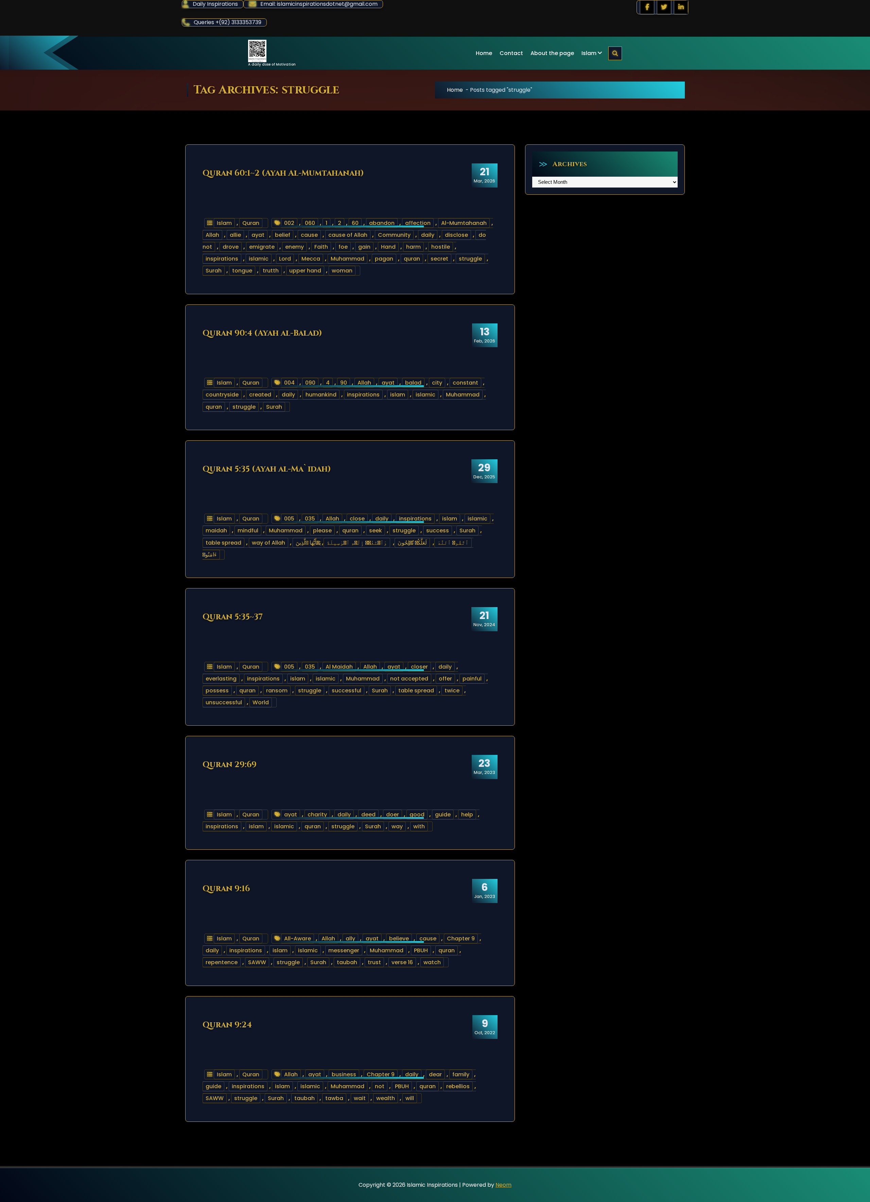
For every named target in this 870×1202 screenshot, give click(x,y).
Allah (212, 235)
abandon (382, 223)
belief (282, 235)
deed (368, 814)
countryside (222, 395)
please (322, 530)
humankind (321, 395)
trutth (271, 271)
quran (412, 259)
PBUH (421, 950)
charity (317, 814)
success (437, 530)
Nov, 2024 (484, 618)
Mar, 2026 (484, 175)
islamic (258, 259)
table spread (223, 543)
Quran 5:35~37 (233, 617)
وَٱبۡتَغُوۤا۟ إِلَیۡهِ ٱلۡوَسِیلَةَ (357, 543)
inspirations (222, 259)
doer (392, 814)
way (397, 826)
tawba (334, 1098)
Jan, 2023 (484, 890)
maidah (216, 530)
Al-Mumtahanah (464, 223)
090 (310, 383)
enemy (294, 247)
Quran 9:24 (227, 1025)
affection (418, 223)
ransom (277, 690)
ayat (257, 235)
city (437, 383)
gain (364, 247)
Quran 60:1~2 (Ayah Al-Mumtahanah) (283, 173)
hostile (440, 247)
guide (443, 814)
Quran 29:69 (230, 764)
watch (432, 962)
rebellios (458, 1086)
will (409, 1098)
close (357, 519)
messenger (343, 950)
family (460, 1074)
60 (355, 223)
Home (484, 53)
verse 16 (402, 962)
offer (445, 679)
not (379, 1086)
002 (289, 223)
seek (375, 530)
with (419, 826)
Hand (388, 247)
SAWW (257, 962)
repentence (222, 962)
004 (289, 383)
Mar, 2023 (484, 766)
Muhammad (347, 259)
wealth (385, 1098)
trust (374, 962)
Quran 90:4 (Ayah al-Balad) (262, 333)
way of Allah (268, 543)
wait (360, 1098)
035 (310, 519)
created (260, 395)
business (344, 1074)
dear (435, 1074)
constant (465, 383)
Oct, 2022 (484, 1027)
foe (343, 247)
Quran (250, 223)
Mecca (310, 259)
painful (472, 679)
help (467, 814)
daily (427, 235)
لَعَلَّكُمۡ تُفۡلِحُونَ (412, 543)
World (261, 702)
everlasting (221, 679)
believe (399, 938)
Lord (285, 259)
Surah (214, 271)
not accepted (409, 679)
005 (289, 519)
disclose (456, 235)
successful (346, 690)
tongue (242, 271)
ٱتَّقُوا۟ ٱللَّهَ (453, 543)
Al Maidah (339, 667)
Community (394, 235)
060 (310, 223)
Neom (503, 1185)
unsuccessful (224, 702)
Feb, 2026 (484, 335)
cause (309, 235)
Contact (511, 53)
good (417, 814)
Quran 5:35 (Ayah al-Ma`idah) (267, 469)
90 (343, 383)
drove (231, 247)
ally (350, 938)
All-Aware (297, 938)
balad (413, 383)
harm (413, 247)
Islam (588, 53)
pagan (384, 259)
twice (452, 690)
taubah (347, 962)
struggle (470, 259)
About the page (552, 53)
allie (235, 235)
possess (217, 690)
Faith (321, 247)
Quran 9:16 (226, 888)
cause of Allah (347, 235)
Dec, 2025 (484, 471)
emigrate (262, 247)
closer (419, 667)
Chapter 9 (461, 938)
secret (439, 259)
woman (342, 271)
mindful (248, 530)
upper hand (305, 271)
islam (397, 395)
